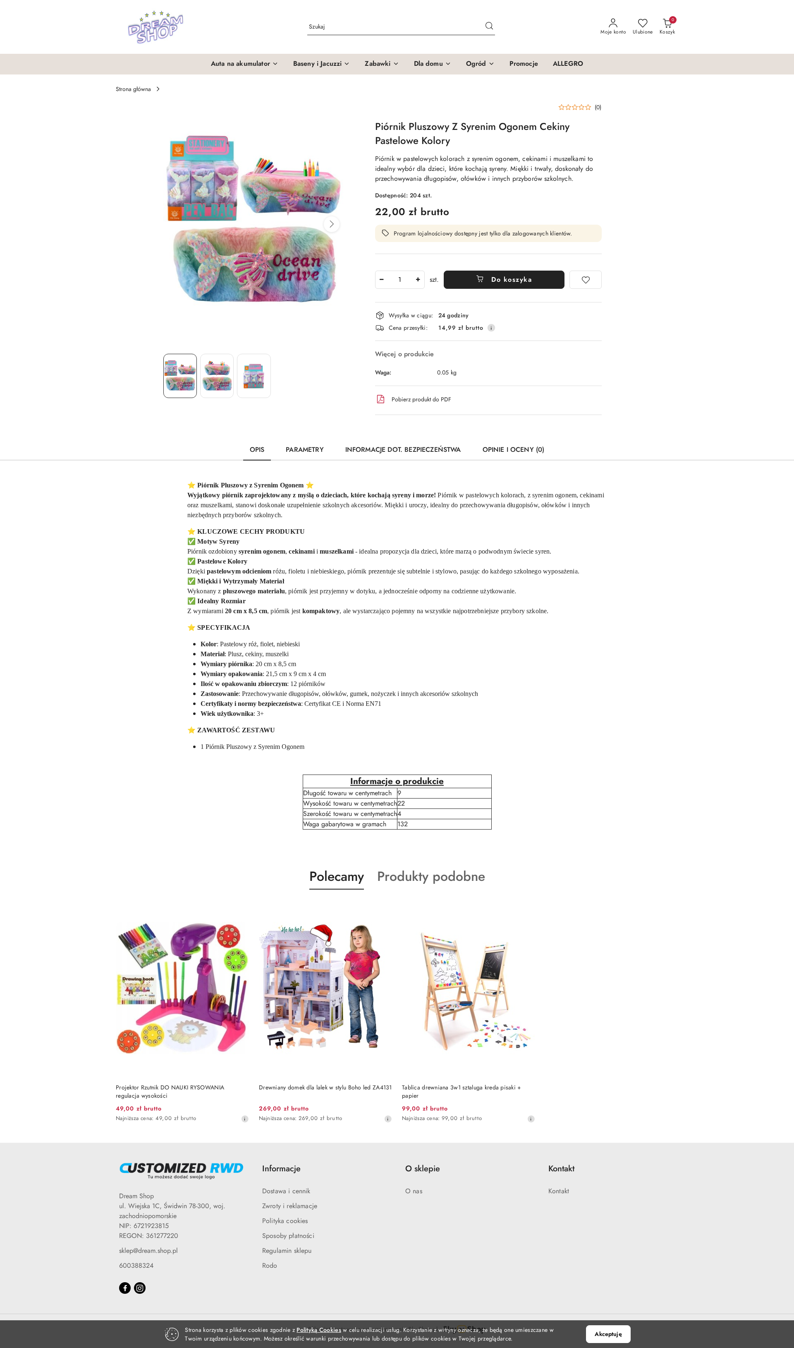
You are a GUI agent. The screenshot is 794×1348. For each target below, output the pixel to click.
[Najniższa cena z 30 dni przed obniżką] (245, 1119)
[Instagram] (140, 1288)
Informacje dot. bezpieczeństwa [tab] (403, 449)
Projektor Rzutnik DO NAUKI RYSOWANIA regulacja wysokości (170, 1091)
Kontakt (558, 1191)
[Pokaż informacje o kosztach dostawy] (491, 327)
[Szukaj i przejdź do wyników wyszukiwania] (489, 27)
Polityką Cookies (319, 1330)
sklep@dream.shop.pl (148, 1250)
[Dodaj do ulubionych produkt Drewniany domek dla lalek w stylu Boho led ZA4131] (382, 909)
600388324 (136, 1265)
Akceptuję (608, 1334)
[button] (245, 64)
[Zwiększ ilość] (418, 279)
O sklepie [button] (422, 1169)
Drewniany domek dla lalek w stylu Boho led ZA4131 (325, 1087)
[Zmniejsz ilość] (381, 279)
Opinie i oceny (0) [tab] (514, 449)
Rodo (269, 1265)
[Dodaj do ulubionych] (585, 280)
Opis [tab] (257, 449)
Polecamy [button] (336, 876)
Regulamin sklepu (287, 1250)
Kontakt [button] (561, 1169)
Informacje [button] (281, 1169)
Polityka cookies (285, 1221)
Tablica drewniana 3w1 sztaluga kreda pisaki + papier (461, 1091)
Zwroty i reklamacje (289, 1206)
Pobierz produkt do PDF (421, 399)
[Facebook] (125, 1288)
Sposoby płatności (288, 1235)
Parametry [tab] (304, 449)
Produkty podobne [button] (431, 876)
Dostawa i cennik (286, 1191)
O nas (413, 1191)
